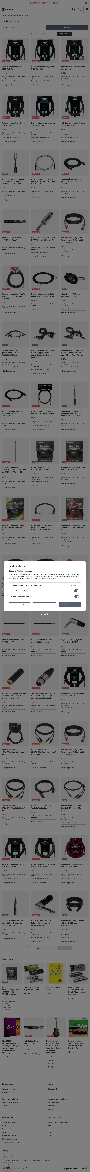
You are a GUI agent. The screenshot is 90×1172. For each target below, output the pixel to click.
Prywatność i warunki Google (47, 578)
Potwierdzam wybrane (19, 605)
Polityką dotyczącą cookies (59, 574)
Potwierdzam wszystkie (70, 605)
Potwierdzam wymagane (44, 605)
